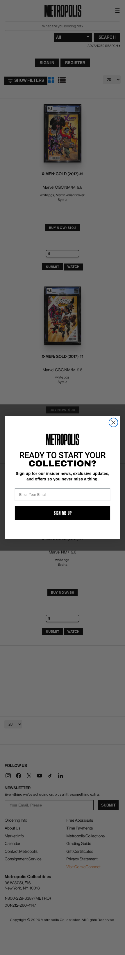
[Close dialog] (113, 422)
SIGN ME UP (62, 513)
